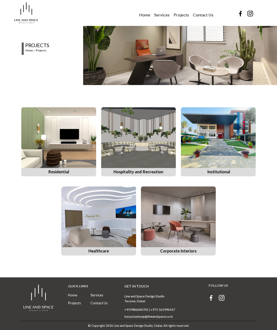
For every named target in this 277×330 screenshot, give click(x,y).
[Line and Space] (221, 298)
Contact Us (203, 14)
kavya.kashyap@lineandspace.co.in (148, 316)
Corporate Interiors (178, 250)
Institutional (218, 171)
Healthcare (98, 250)
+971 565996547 (162, 309)
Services (162, 14)
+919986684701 (136, 309)
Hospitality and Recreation (138, 171)
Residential (58, 171)
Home (144, 14)
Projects (181, 14)
